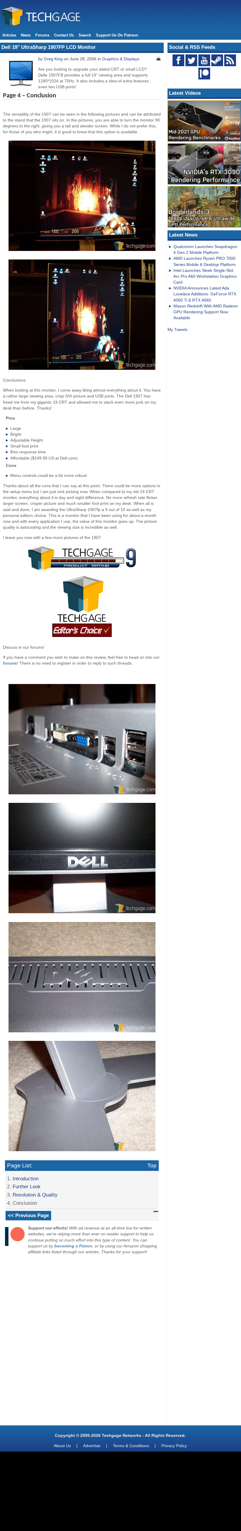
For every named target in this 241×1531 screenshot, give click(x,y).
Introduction (26, 1178)
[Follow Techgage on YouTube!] (204, 60)
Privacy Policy (174, 1445)
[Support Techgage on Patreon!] (204, 78)
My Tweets (178, 329)
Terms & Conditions (131, 1445)
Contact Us (64, 35)
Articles (9, 35)
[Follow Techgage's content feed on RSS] (230, 60)
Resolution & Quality (35, 1195)
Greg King (53, 58)
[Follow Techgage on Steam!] (217, 60)
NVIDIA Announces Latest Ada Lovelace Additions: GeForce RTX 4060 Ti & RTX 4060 (204, 294)
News (26, 35)
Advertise (92, 1445)
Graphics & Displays (120, 58)
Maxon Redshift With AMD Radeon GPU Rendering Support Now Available (205, 312)
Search (84, 35)
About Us (62, 1445)
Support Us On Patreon (117, 35)
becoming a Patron (73, 1246)
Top (152, 1165)
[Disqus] (82, 1341)
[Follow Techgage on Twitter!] (191, 60)
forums (10, 663)
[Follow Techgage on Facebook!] (178, 60)
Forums (42, 35)
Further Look (27, 1186)
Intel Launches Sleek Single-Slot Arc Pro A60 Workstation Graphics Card (205, 276)
